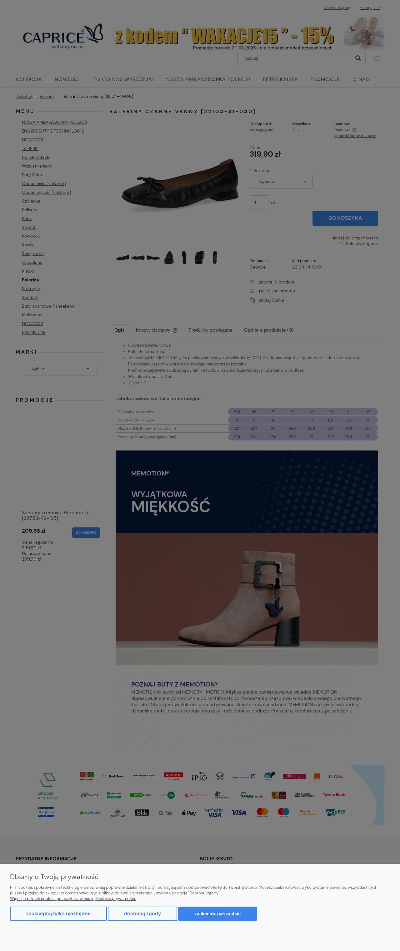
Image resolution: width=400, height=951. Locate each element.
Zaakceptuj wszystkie (217, 913)
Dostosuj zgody (142, 913)
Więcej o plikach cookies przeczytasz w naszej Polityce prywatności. (73, 898)
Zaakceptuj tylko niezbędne (58, 913)
